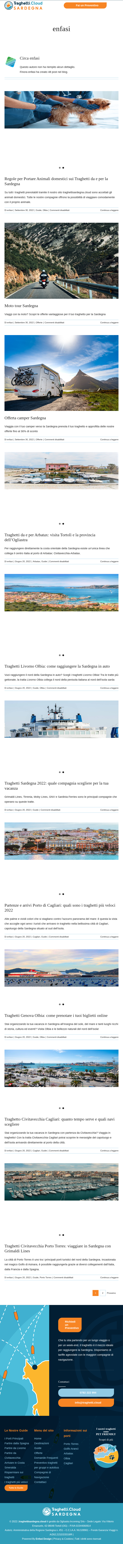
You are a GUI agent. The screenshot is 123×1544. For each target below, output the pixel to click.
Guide (39, 210)
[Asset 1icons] (61, 1508)
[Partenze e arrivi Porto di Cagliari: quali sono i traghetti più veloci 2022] (61, 860)
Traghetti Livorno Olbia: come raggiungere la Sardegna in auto (57, 617)
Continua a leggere (109, 210)
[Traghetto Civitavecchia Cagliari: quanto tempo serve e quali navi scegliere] (61, 1068)
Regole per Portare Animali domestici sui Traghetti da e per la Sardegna (57, 131)
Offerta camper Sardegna (57, 373)
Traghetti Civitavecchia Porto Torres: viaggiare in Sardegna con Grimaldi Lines (57, 1201)
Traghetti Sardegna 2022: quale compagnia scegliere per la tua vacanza (57, 738)
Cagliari (36, 936)
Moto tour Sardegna (57, 261)
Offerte (39, 322)
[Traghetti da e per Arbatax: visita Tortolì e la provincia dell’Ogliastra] (61, 490)
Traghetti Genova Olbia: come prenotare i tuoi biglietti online (56, 1015)
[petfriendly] (105, 1444)
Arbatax (36, 561)
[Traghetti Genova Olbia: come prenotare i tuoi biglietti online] (61, 968)
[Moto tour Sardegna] (61, 261)
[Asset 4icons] (23, 2)
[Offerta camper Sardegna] (61, 373)
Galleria (66, 131)
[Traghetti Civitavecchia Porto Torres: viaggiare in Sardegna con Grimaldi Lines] (61, 1201)
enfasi (10, 210)
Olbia (45, 210)
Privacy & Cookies (63, 1539)
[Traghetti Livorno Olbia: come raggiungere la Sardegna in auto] (61, 616)
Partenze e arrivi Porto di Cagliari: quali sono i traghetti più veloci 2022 (57, 860)
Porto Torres (45, 1277)
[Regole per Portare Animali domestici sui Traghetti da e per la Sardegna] (61, 131)
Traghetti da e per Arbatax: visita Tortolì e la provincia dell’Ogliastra (57, 490)
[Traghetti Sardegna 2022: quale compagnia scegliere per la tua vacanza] (61, 738)
